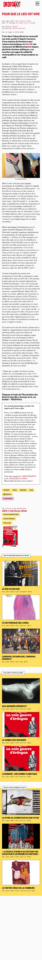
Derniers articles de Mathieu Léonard (14, 787)
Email (31, 490)
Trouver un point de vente (10, 514)
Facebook (6, 490)
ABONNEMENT (29, 476)
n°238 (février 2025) (20, 857)
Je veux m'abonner (9, 518)
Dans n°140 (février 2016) (13, 673)
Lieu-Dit (28, 44)
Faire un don (7, 523)
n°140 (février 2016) (14, 511)
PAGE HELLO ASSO (18, 479)
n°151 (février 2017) (20, 625)
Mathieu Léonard (11, 26)
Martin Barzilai (19, 28)
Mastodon (23, 490)
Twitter (15, 490)
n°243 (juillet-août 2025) (22, 891)
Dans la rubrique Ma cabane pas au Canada (16, 555)
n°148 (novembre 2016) (21, 592)
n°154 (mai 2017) (19, 662)
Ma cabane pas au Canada (25, 23)
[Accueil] (11, 4)
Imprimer (8, 494)
